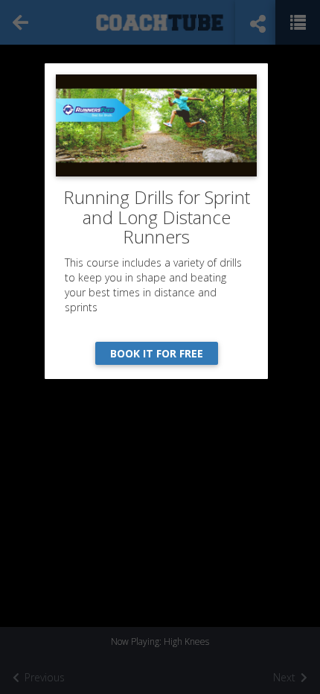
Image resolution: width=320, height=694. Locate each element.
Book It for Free (156, 353)
